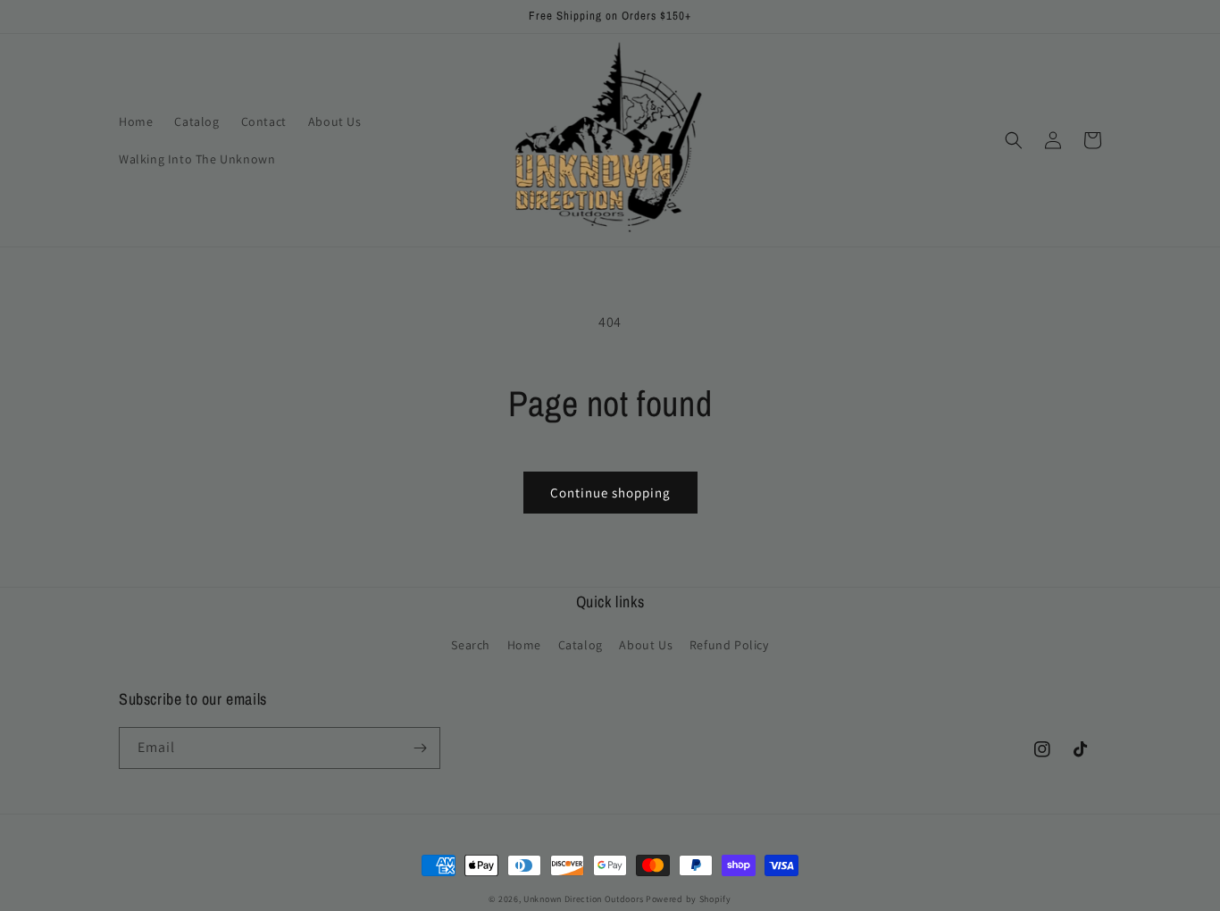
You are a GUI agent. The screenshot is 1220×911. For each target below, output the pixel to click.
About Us (646, 645)
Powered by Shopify (688, 899)
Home (524, 645)
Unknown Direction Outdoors (583, 899)
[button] (1013, 140)
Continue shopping (610, 492)
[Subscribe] (419, 748)
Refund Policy (729, 645)
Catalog (580, 645)
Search (470, 645)
